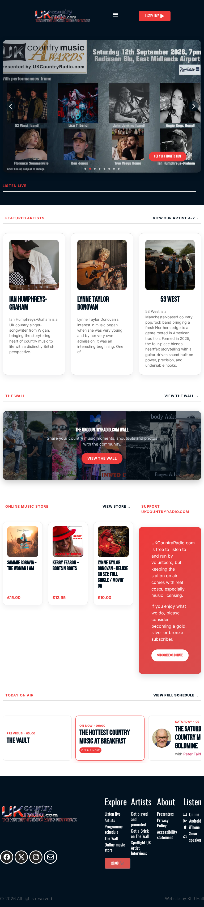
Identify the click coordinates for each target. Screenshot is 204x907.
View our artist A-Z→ (176, 218)
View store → (117, 506)
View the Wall (102, 458)
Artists (110, 820)
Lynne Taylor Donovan (93, 303)
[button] (115, 14)
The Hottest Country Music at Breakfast (104, 737)
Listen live (113, 813)
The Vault (18, 740)
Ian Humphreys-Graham (28, 303)
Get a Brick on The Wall (140, 833)
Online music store (27, 506)
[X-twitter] (21, 857)
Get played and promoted (139, 819)
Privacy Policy (162, 823)
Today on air (19, 695)
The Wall (15, 396)
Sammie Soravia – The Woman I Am (21, 565)
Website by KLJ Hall (184, 898)
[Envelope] (50, 857)
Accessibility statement (167, 834)
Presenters (165, 813)
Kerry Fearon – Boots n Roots (66, 565)
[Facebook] (6, 857)
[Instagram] (35, 857)
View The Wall (179, 396)
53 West (170, 299)
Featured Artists (25, 218)
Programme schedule (114, 829)
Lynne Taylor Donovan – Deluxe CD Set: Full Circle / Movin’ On (113, 574)
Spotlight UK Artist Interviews (141, 848)
